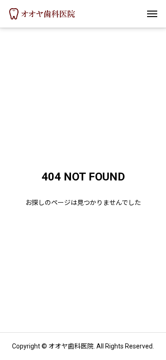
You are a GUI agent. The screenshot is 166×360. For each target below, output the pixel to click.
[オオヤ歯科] (42, 14)
